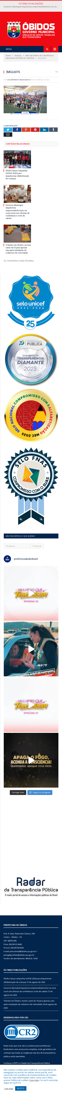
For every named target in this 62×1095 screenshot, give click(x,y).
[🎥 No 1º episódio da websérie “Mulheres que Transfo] (31, 704)
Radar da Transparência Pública (36, 1063)
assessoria (23, 1049)
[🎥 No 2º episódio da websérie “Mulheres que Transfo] (31, 593)
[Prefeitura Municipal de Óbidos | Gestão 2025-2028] (31, 29)
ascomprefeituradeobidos (18, 80)
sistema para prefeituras (39, 1045)
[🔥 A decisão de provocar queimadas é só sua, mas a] (31, 760)
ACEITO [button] (20, 1088)
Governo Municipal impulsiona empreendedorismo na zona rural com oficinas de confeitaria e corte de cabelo (32, 6)
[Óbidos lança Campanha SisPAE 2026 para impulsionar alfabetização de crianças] (17, 159)
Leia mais (34, 1080)
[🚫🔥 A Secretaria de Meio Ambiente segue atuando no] (31, 649)
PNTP (15, 1063)
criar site (21, 1045)
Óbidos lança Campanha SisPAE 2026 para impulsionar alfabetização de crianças (17, 174)
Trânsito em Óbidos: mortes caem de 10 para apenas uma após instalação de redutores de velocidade (18, 249)
